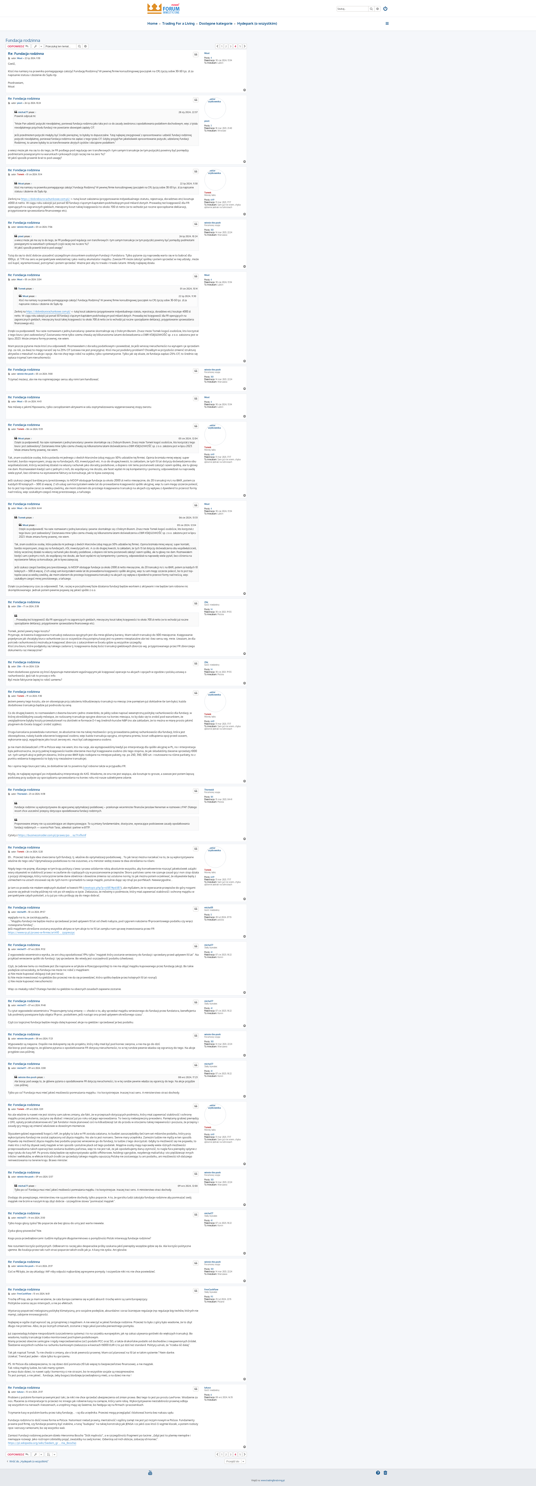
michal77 (23, 112)
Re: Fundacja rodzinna (26, 53)
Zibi (206, 602)
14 (212, 609)
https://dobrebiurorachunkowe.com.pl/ (45, 199)
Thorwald (209, 789)
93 (212, 1296)
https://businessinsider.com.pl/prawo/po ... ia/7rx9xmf (52, 835)
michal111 (208, 907)
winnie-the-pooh (212, 222)
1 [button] (221, 46)
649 (212, 199)
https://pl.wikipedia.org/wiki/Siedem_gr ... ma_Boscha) (42, 1443)
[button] (217, 46)
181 (212, 797)
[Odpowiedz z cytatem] (195, 54)
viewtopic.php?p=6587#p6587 (102, 887)
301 (212, 230)
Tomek (207, 192)
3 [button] (230, 46)
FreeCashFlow (211, 1289)
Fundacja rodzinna (23, 40)
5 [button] (240, 46)
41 (212, 952)
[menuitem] (386, 9)
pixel (206, 121)
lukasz (207, 1387)
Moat (207, 53)
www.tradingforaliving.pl (273, 1480)
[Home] (163, 8)
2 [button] (226, 46)
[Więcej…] (387, 23)
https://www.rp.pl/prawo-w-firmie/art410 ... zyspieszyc (41, 932)
